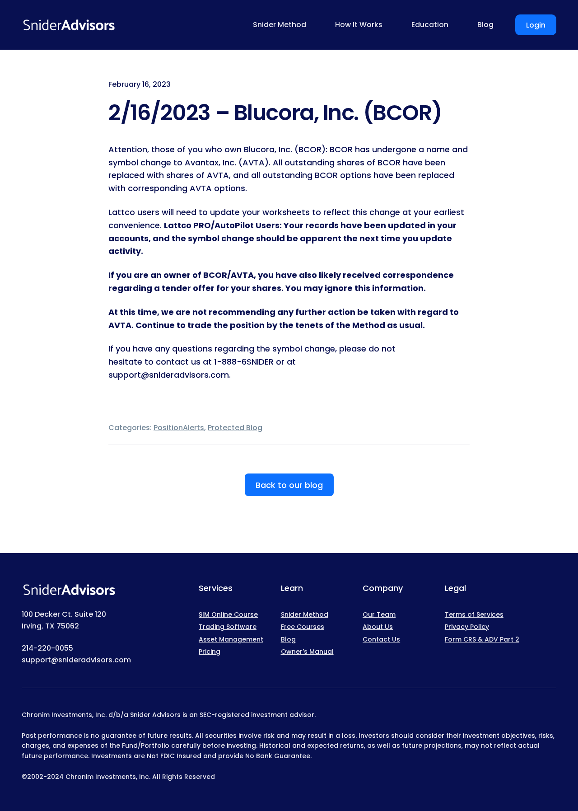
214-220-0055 (47, 648)
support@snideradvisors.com (76, 660)
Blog (288, 639)
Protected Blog (235, 427)
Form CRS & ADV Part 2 (482, 639)
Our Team (379, 614)
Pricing (209, 651)
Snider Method (304, 614)
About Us (378, 626)
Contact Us (381, 639)
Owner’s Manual (307, 651)
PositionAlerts (179, 427)
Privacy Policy (467, 626)
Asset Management (231, 639)
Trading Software (227, 626)
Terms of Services (474, 614)
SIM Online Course (228, 614)
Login (535, 25)
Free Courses (302, 626)
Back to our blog (289, 485)
